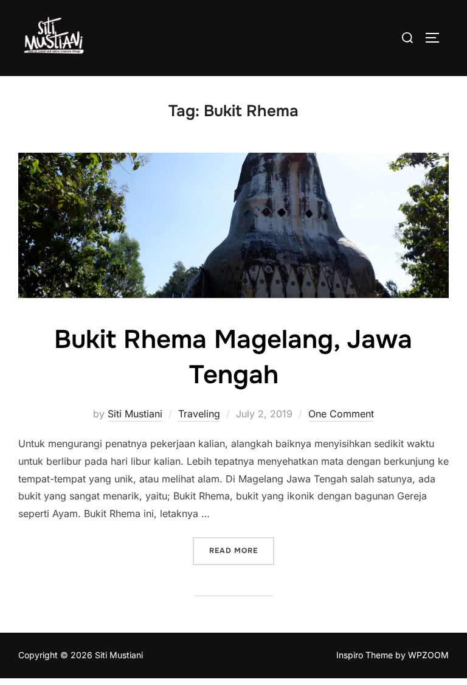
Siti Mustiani (135, 414)
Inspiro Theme (364, 655)
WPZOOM (428, 655)
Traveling (199, 414)
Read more (241, 550)
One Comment (341, 414)
